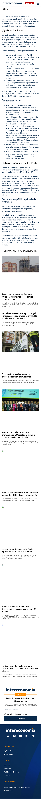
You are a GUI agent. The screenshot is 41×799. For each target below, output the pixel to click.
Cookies (7, 775)
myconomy (8, 751)
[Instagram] (26, 736)
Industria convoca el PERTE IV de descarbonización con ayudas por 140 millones (19, 609)
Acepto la (16, 714)
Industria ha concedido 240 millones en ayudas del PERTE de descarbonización (20, 493)
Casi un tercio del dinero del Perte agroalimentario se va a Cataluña (17, 550)
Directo (29, 3)
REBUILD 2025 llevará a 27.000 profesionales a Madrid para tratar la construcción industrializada (18, 435)
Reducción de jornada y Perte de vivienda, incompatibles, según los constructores (17, 297)
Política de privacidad (11, 772)
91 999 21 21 (8, 790)
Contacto (7, 765)
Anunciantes (8, 754)
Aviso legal (7, 768)
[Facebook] (14, 736)
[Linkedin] (33, 736)
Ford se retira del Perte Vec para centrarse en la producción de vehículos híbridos (20, 668)
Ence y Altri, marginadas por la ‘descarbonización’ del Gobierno (16, 375)
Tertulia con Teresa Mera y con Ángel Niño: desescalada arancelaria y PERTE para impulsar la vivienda (19, 316)
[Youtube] (20, 736)
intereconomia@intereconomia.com (17, 787)
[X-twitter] (7, 736)
